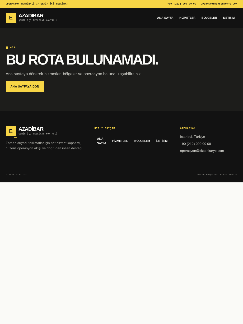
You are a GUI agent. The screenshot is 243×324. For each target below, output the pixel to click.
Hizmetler (187, 17)
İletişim (229, 17)
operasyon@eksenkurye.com (219, 4)
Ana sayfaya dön (24, 86)
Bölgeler (209, 17)
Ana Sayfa (165, 17)
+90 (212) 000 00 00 (182, 4)
